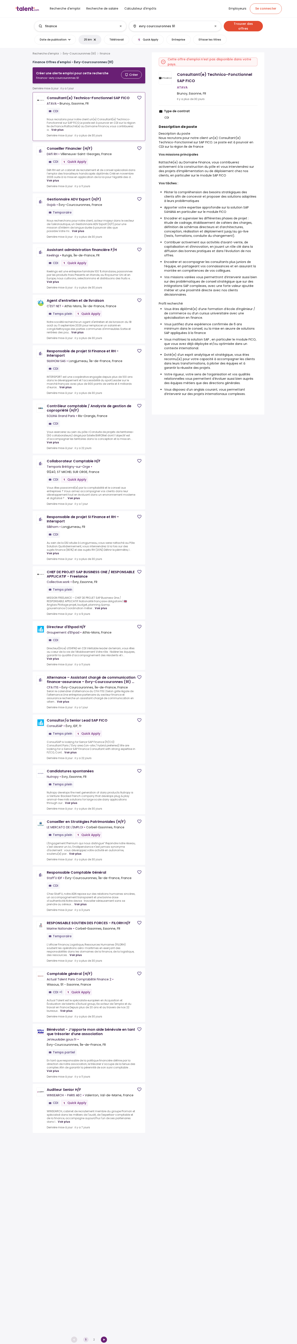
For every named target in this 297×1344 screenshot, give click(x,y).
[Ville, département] (171, 26)
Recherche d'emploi (46, 53)
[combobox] (80, 26)
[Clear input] (121, 26)
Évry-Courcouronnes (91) (79, 53)
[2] (104, 1340)
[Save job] (139, 98)
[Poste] (76, 26)
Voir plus (57, 130)
